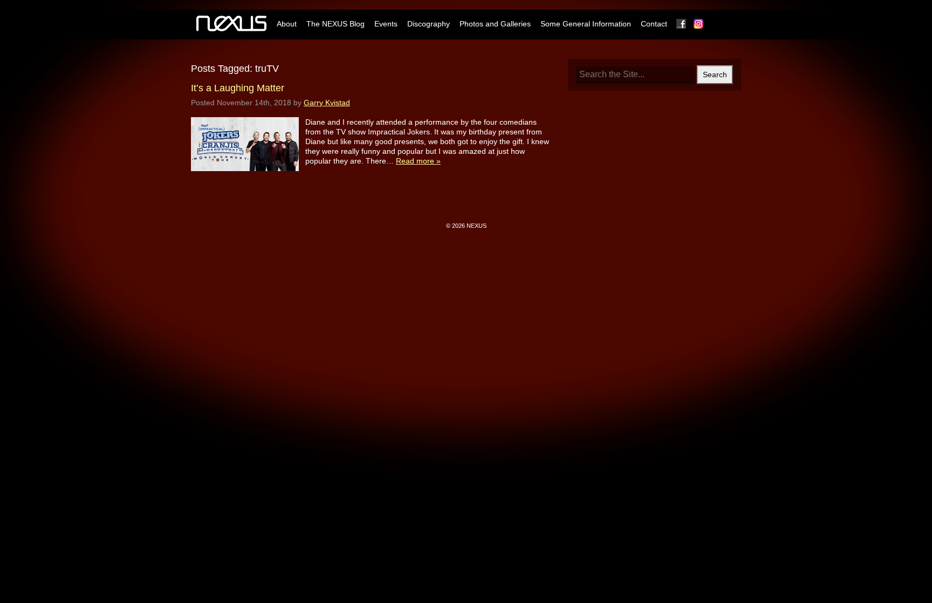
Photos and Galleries (495, 23)
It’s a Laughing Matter (237, 88)
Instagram (699, 23)
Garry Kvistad (327, 102)
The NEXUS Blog (335, 23)
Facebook (681, 23)
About (287, 23)
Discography (428, 23)
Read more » (418, 161)
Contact (654, 23)
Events (386, 23)
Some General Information (585, 23)
